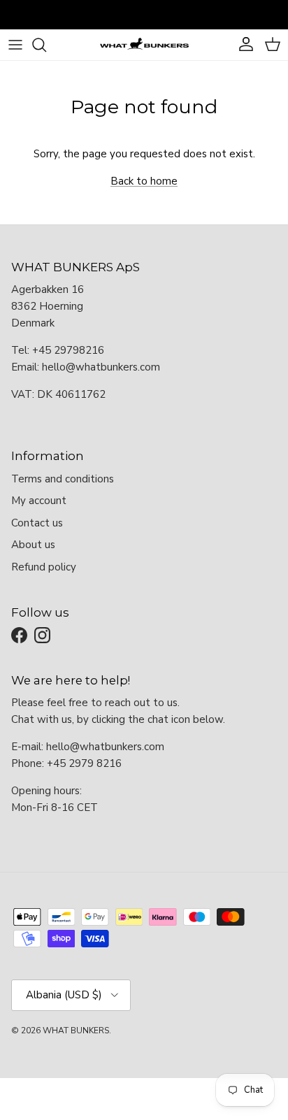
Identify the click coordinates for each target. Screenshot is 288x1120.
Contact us (37, 523)
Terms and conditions (62, 479)
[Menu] (15, 44)
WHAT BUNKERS (76, 1030)
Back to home (144, 181)
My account (38, 501)
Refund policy (43, 567)
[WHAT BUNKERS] (144, 45)
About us (33, 545)
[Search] (46, 44)
